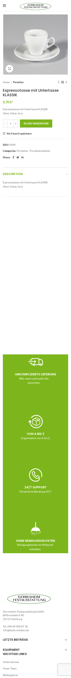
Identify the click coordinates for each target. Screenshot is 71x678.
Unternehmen (11, 662)
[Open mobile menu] (4, 6)
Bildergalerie (10, 675)
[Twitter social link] (17, 157)
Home (6, 82)
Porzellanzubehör (40, 150)
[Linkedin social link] (22, 157)
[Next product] (66, 82)
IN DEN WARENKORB (36, 123)
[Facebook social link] (13, 157)
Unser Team (10, 668)
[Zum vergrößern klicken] (9, 68)
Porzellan (18, 82)
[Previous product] (59, 82)
